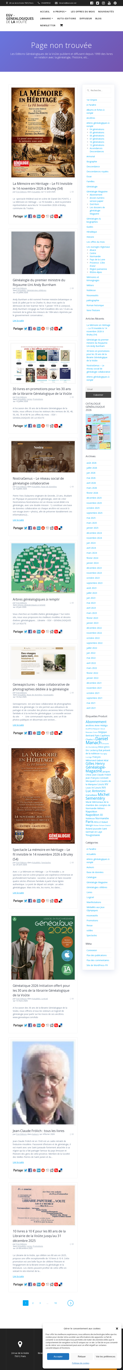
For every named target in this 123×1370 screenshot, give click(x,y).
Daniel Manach (97, 741)
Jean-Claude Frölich (101, 774)
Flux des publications (97, 955)
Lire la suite (18, 320)
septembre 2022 (94, 643)
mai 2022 (91, 657)
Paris (89, 821)
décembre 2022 (94, 627)
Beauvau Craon (92, 732)
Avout (102, 729)
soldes (90, 930)
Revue (90, 925)
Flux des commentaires (98, 960)
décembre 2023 (94, 567)
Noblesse (91, 290)
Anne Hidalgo (101, 725)
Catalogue (91, 877)
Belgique (102, 732)
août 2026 (91, 462)
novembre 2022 (94, 632)
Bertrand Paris (93, 735)
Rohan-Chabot (105, 825)
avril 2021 (91, 707)
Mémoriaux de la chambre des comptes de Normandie (98, 805)
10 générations (97, 141)
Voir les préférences (105, 1356)
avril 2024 (91, 547)
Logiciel (44, 998)
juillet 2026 (92, 467)
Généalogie (92, 186)
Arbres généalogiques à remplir (36, 599)
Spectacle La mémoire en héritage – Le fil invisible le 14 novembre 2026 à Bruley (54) (43, 854)
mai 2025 (91, 517)
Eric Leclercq (92, 750)
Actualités (36, 192)
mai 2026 (91, 477)
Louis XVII (100, 787)
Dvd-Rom (94, 204)
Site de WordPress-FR (97, 965)
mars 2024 (92, 552)
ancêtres (90, 725)
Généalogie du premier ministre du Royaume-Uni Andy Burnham (98, 342)
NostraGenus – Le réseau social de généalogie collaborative (98, 368)
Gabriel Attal (102, 760)
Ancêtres (91, 118)
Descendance (93, 166)
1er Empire (92, 99)
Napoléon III (94, 815)
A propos (59, 11)
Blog (98, 18)
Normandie (95, 256)
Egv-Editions (21, 192)
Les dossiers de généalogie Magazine (97, 210)
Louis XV (90, 787)
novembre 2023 (94, 572)
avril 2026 (91, 482)
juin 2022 (91, 652)
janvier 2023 (92, 622)
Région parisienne (98, 269)
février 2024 (92, 558)
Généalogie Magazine (97, 191)
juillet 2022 (92, 647)
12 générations (97, 145)
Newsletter (48, 25)
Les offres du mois (83, 11)
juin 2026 (91, 472)
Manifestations (94, 902)
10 (56, 1302)
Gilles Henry (95, 763)
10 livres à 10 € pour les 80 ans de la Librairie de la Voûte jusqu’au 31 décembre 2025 (39, 1236)
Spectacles (46, 862)
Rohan (96, 825)
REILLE (97, 822)
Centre (93, 253)
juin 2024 (91, 542)
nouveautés (106, 11)
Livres (29, 399)
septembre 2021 (94, 698)
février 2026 (92, 492)
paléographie (93, 300)
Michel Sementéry (97, 796)
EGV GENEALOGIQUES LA (20, 19)
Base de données (49, 486)
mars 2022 (92, 668)
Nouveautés (92, 295)
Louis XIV (103, 784)
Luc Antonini (95, 790)
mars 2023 (92, 613)
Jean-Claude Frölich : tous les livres (38, 1131)
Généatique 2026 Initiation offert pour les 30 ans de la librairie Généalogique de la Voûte (41, 990)
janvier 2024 (92, 562)
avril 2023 (91, 607)
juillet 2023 (92, 592)
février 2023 (92, 617)
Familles (90, 181)
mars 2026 (92, 487)
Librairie (45, 18)
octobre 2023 (93, 577)
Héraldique (92, 231)
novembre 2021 (94, 687)
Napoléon (91, 811)
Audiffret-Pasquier (93, 729)
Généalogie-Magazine (96, 769)
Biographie (92, 161)
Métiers (90, 285)
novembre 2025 (94, 502)
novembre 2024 (94, 537)
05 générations (97, 132)
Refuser (82, 1356)
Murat (89, 802)
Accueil (45, 11)
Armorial (91, 156)
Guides (90, 226)
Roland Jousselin (94, 828)
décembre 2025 (94, 497)
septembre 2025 (94, 512)
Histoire (90, 236)
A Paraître (91, 104)
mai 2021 (91, 703)
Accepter (58, 1356)
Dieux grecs (104, 746)
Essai (89, 176)
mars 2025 (92, 522)
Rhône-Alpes (96, 272)
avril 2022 (91, 663)
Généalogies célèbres (36, 290)
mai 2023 (91, 602)
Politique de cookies (80, 1363)
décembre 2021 (94, 682)
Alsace (93, 250)
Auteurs (35, 1134)
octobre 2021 (93, 693)
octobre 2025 (93, 507)
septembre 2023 (94, 583)
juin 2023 (91, 597)
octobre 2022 (93, 638)
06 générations (97, 135)
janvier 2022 (92, 677)
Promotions (38, 399)
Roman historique (95, 305)
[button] (117, 1328)
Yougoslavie (93, 835)
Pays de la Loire (97, 259)
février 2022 (92, 673)
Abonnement (96, 194)
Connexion (92, 950)
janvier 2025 (92, 527)
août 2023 (91, 587)
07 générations (97, 138)
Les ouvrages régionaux (98, 246)
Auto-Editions (66, 18)
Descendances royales (97, 171)
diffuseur (86, 18)
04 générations (97, 129)
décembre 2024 (94, 532)
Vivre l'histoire (93, 310)
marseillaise (91, 795)
